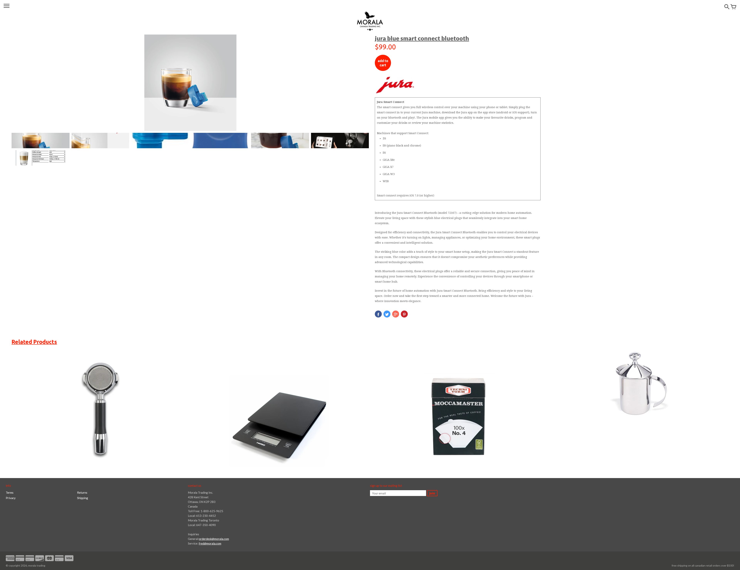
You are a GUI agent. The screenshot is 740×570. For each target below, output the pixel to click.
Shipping (82, 498)
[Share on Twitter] (386, 314)
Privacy (11, 498)
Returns (82, 492)
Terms (9, 492)
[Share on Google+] (395, 314)
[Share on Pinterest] (404, 314)
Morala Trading (36, 565)
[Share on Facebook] (378, 314)
